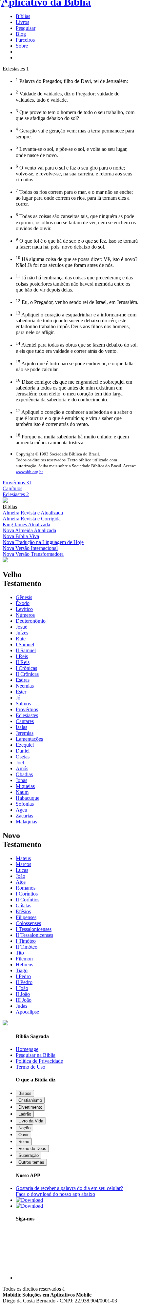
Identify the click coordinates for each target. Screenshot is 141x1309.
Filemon (24, 958)
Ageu (21, 810)
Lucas (22, 870)
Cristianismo (30, 1100)
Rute (21, 638)
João (20, 876)
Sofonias (25, 804)
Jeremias (24, 733)
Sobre (22, 46)
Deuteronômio (31, 621)
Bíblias (23, 16)
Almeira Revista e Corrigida (32, 518)
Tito (20, 953)
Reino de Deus (32, 1148)
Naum (22, 792)
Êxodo (23, 603)
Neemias (25, 686)
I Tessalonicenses (33, 929)
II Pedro (24, 982)
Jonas (21, 780)
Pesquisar (25, 28)
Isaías (21, 727)
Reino (23, 1141)
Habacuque (27, 798)
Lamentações (29, 739)
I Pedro (23, 976)
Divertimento (30, 1107)
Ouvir (23, 1134)
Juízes (22, 632)
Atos (21, 882)
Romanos (25, 888)
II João (23, 994)
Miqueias (25, 786)
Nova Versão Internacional (30, 548)
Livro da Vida (30, 1120)
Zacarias (24, 815)
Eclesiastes (27, 715)
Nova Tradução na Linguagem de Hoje (43, 542)
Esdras (23, 680)
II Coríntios (27, 899)
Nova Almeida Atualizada (29, 530)
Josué (21, 627)
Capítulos (12, 488)
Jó (18, 697)
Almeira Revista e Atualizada (33, 512)
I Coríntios (27, 893)
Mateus (23, 858)
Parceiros (25, 40)
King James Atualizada (26, 524)
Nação (24, 1127)
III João (23, 1000)
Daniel (23, 751)
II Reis (23, 662)
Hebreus (24, 964)
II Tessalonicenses (34, 935)
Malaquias (26, 821)
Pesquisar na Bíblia (35, 1055)
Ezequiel (25, 745)
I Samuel (25, 644)
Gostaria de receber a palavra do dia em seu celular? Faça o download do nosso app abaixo (69, 1191)
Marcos (23, 864)
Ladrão (24, 1114)
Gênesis (24, 597)
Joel (20, 762)
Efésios (23, 911)
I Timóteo (26, 941)
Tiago (22, 970)
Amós (22, 768)
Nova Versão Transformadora (33, 554)
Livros (22, 22)
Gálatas (23, 905)
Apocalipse (27, 1012)
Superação (28, 1155)
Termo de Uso (30, 1067)
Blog (21, 34)
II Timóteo (26, 947)
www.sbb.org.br (29, 471)
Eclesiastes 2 (16, 494)
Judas (21, 1006)
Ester (21, 692)
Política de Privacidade (39, 1061)
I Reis (22, 656)
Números (25, 615)
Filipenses (26, 917)
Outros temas (31, 1162)
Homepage (27, 1049)
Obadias (24, 774)
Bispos (24, 1093)
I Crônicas (26, 668)
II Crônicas (27, 674)
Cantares (25, 721)
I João (22, 988)
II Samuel (26, 650)
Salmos (23, 703)
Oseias (23, 756)
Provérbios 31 (17, 482)
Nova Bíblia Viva (21, 536)
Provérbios (27, 709)
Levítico (24, 609)
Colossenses (28, 923)
